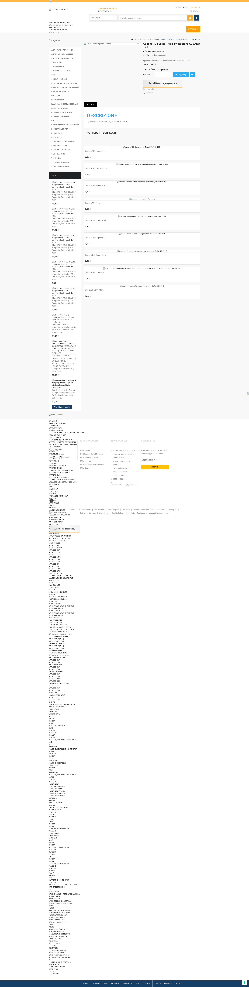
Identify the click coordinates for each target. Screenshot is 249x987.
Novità (56, 176)
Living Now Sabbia (57, 793)
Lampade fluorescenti (59, 683)
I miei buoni (85, 468)
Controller (54, 618)
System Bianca (55, 803)
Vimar (51, 819)
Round (52, 854)
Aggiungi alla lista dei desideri (192, 74)
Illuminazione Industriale (61, 578)
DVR (50, 960)
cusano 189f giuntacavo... (96, 168)
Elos (51, 728)
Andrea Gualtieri (162, 513)
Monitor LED (54, 964)
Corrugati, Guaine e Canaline (65, 87)
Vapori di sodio (56, 665)
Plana (51, 873)
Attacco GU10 (55, 555)
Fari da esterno (56, 573)
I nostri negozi (113, 510)
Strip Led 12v (54, 604)
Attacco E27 (54, 550)
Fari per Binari (55, 620)
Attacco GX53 (55, 569)
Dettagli (90, 104)
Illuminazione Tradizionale (64, 104)
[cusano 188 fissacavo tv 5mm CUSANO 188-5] (142, 147)
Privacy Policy (173, 510)
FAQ (137, 983)
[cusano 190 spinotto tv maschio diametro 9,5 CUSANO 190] (142, 182)
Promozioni (54, 709)
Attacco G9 (54, 566)
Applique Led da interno (60, 536)
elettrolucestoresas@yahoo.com (124, 485)
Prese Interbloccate (58, 915)
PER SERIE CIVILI (55, 651)
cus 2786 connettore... (95, 290)
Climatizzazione (59, 79)
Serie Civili (53, 711)
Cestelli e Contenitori (59, 807)
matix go (53, 798)
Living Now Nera (56, 789)
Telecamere (54, 974)
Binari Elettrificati (57, 541)
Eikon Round (54, 836)
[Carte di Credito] (56, 415)
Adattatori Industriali (59, 913)
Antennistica (57, 67)
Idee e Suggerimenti (163, 983)
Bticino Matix (55, 896)
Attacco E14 (54, 552)
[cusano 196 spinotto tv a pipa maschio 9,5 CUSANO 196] (142, 216)
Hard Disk (53, 969)
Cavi (53, 75)
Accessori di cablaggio (59, 957)
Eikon (51, 821)
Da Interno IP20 (56, 608)
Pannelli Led (54, 585)
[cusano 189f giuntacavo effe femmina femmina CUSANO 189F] (142, 164)
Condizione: (148, 55)
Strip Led (53, 601)
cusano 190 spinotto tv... (96, 186)
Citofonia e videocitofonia (64, 83)
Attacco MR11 (55, 545)
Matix (51, 777)
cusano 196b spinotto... (95, 238)
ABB (50, 716)
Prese (51, 908)
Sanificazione (55, 939)
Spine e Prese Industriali (60, 901)
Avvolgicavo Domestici (59, 934)
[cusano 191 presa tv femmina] (142, 199)
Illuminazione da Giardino (61, 576)
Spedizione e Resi (111, 983)
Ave (50, 742)
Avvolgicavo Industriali (60, 910)
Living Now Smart (57, 796)
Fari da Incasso (56, 622)
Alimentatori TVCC (57, 967)
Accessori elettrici (60, 71)
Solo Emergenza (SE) (58, 636)
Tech (51, 758)
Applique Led (54, 534)
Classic (52, 852)
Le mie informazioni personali (92, 464)
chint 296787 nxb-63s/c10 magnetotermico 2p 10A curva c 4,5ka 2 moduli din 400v (64, 302)
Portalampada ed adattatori (62, 704)
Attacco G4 (54, 564)
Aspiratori (56, 62)
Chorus (52, 817)
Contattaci (195, 11)
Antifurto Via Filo (57, 27)
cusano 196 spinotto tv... (96, 220)
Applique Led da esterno (60, 538)
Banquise (53, 747)
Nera (51, 723)
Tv (50, 889)
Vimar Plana (54, 899)
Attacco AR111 (55, 548)
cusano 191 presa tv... (95, 203)
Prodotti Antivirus (57, 707)
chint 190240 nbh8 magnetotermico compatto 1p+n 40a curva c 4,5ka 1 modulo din (64, 328)
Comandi (53, 730)
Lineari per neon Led (58, 592)
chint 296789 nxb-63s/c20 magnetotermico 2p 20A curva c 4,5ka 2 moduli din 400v (64, 249)
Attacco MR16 (55, 557)
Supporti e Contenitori (59, 829)
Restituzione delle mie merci (91, 454)
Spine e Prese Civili (57, 920)
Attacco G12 (54, 681)
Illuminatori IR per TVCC (60, 962)
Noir (51, 744)
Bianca (52, 721)
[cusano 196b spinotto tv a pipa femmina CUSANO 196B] (142, 234)
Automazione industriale (63, 58)
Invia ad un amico (154, 89)
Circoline (53, 693)
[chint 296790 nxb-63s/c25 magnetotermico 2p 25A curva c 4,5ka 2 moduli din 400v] (64, 212)
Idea (51, 857)
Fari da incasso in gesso (60, 457)
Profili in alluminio (58, 599)
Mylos (51, 719)
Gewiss (52, 800)
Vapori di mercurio (57, 658)
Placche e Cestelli (57, 763)
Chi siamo (161, 510)
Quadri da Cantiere (58, 917)
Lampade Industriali (58, 653)
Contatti (147, 983)
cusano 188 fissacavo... (95, 151)
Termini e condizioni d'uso (143, 510)
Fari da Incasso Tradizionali (62, 629)
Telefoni (52, 946)
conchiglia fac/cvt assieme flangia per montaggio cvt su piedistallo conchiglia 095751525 (64, 394)
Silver (51, 878)
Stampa (150, 93)
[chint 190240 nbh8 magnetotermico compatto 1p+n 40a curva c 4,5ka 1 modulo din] (64, 318)
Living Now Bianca (57, 791)
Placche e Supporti (57, 726)
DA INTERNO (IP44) (56, 639)
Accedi (179, 983)
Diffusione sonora (57, 423)
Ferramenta (54, 426)
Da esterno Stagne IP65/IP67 (61, 606)
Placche (52, 733)
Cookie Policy (117, 513)
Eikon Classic (55, 833)
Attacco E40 (54, 559)
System (52, 814)
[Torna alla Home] (132, 39)
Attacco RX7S (55, 679)
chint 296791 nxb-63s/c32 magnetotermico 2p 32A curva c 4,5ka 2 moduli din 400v (64, 196)
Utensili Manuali (56, 430)
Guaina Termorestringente (61, 419)
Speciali (73, 510)
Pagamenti (127, 983)
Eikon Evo (53, 838)
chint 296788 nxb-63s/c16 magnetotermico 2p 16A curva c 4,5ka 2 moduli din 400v (64, 275)
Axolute (52, 754)
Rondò (52, 871)
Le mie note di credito (89, 457)
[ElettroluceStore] (63, 13)
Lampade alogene (57, 695)
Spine (51, 906)
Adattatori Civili (56, 932)
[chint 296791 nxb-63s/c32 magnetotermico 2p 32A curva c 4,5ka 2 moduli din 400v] (64, 186)
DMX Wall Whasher (58, 597)
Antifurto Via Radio (58, 30)
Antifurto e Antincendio (60, 23)
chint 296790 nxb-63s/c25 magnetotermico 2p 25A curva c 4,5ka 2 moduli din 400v (64, 222)
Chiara (52, 735)
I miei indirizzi (85, 461)
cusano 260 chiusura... (95, 272)
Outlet (52, 702)
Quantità (146, 74)
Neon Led (53, 583)
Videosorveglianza (58, 953)
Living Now (54, 784)
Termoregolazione (57, 950)
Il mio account (89, 441)
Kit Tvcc (52, 971)
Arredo (52, 590)
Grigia (51, 826)
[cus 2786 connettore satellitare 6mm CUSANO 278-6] (142, 286)
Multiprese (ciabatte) (58, 929)
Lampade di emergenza (59, 632)
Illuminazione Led (59, 108)
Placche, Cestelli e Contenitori (63, 740)
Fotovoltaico (57, 100)
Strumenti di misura (58, 936)
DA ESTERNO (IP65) (56, 641)
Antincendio (54, 32)
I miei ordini (85, 450)
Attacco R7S (54, 571)
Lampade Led (54, 543)
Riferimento (148, 51)
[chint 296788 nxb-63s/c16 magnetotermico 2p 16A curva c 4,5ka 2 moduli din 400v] (64, 265)
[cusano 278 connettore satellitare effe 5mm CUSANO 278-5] (142, 251)
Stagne (52, 594)
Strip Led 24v (54, 611)
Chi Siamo (96, 983)
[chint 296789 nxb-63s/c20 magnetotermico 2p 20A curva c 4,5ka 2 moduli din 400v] (64, 239)
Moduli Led (54, 580)
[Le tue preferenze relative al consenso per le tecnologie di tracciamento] (244, 982)
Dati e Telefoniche (57, 887)
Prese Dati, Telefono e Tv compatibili (65, 885)
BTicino (52, 751)
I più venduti (99, 510)
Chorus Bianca (56, 810)
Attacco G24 (54, 562)
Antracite (53, 761)
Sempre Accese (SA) (57, 643)
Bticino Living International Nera (64, 894)
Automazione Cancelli (62, 54)
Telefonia (53, 941)
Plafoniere (54, 587)
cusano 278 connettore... (96, 255)
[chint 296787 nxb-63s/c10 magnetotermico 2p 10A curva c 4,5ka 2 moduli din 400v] (64, 292)
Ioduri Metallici (56, 672)
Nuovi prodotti (85, 510)
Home (85, 983)
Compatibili (54, 892)
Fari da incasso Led (58, 625)
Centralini (53, 948)
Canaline (53, 421)
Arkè (51, 840)
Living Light (54, 765)
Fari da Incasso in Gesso (60, 627)
